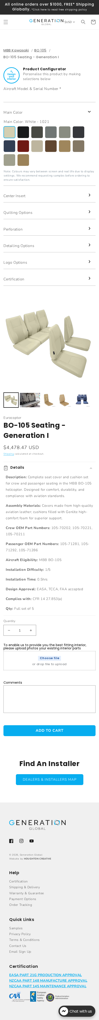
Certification (18, 881)
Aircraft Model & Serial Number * (32, 88)
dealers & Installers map (49, 779)
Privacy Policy (20, 934)
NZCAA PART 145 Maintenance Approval (47, 986)
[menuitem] (11, 400)
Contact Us (17, 946)
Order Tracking (20, 905)
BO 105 (40, 50)
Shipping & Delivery (24, 887)
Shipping (8, 453)
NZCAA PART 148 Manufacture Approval (48, 980)
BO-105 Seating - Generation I (31, 57)
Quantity (9, 621)
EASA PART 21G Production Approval (45, 975)
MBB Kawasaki (16, 50)
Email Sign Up (20, 951)
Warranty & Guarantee (26, 893)
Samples (16, 928)
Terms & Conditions (24, 940)
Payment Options (22, 899)
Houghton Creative (37, 858)
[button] (6, 22)
